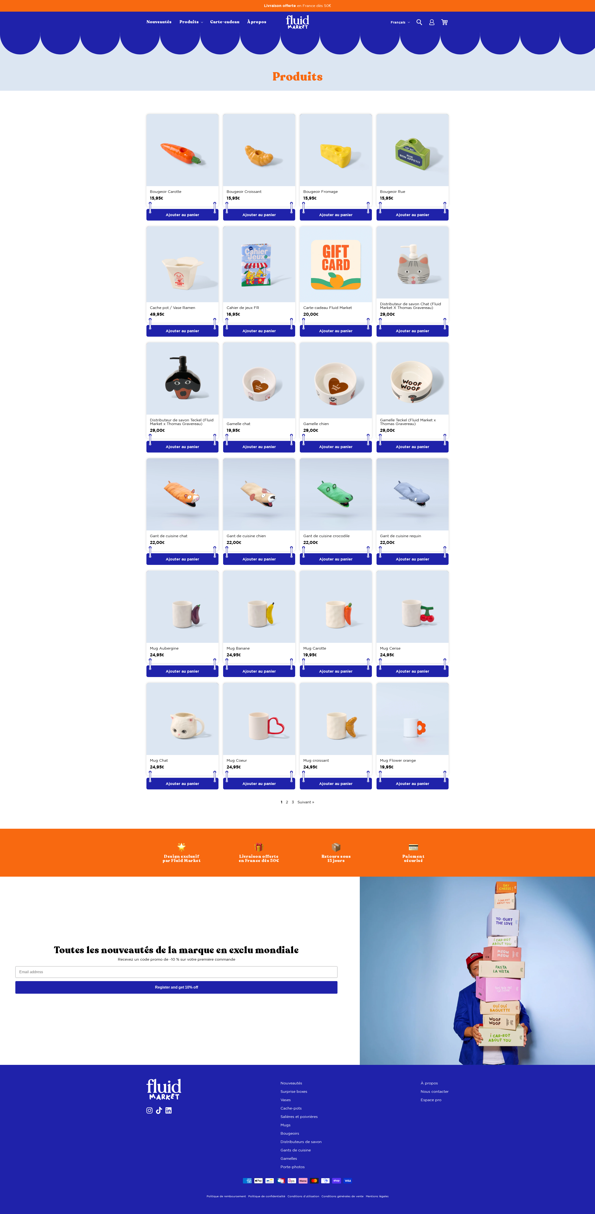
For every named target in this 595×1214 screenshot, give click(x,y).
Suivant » (306, 802)
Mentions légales (377, 1196)
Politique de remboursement (226, 1196)
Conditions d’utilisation (303, 1196)
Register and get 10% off (176, 987)
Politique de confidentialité (266, 1196)
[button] (191, 22)
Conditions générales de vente (342, 1196)
